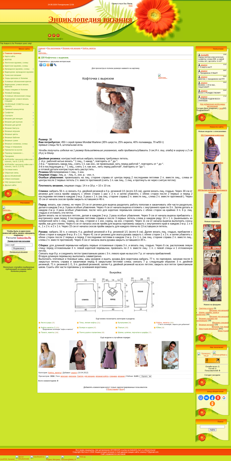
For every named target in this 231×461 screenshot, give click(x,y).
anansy (74, 373)
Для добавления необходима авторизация (212, 105)
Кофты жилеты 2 (48, 327)
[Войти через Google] (224, 397)
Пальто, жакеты (47, 332)
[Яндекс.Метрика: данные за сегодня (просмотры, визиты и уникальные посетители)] (53, 458)
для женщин (89, 376)
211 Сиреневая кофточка (212, 135)
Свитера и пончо (206, 308)
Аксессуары (46, 323)
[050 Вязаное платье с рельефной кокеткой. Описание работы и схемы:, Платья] (77, 369)
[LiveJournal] (55, 65)
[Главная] (50, 37)
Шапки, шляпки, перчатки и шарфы (133, 332)
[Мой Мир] (51, 65)
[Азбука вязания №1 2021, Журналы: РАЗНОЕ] (212, 249)
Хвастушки (223, 331)
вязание (121, 376)
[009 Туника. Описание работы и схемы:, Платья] (108, 368)
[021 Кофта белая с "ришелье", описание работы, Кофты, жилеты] (170, 369)
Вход (122, 389)
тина (221, 108)
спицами (113, 376)
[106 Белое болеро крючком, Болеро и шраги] (47, 367)
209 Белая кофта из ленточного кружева (212, 191)
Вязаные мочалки (206, 325)
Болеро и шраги (86, 327)
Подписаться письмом (19, 252)
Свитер (80, 376)
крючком (72, 376)
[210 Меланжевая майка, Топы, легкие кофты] (212, 188)
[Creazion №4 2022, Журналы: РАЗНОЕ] (212, 301)
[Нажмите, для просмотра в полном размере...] (115, 133)
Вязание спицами (220, 323)
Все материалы (54, 48)
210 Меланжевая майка (212, 163)
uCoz (128, 454)
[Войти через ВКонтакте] (206, 397)
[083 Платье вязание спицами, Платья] (139, 366)
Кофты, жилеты (89, 48)
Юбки (158, 327)
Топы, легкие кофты (87, 323)
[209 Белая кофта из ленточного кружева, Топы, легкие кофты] (212, 218)
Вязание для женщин (71, 48)
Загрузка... (7, 210)
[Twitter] (44, 65)
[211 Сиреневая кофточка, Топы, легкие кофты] (212, 161)
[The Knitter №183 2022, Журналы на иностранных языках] (212, 275)
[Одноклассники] (48, 65)
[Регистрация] (54, 37)
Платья (121, 327)
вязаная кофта (102, 376)
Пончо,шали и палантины (90, 332)
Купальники (123, 323)
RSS (130, 6)
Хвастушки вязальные (208, 329)
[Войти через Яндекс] (218, 397)
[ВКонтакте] (41, 65)
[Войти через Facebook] (212, 397)
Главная (41, 48)
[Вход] (58, 37)
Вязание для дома (220, 327)
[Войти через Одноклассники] (212, 403)
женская (64, 376)
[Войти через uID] (200, 397)
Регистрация (112, 389)
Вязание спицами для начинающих (206, 319)
